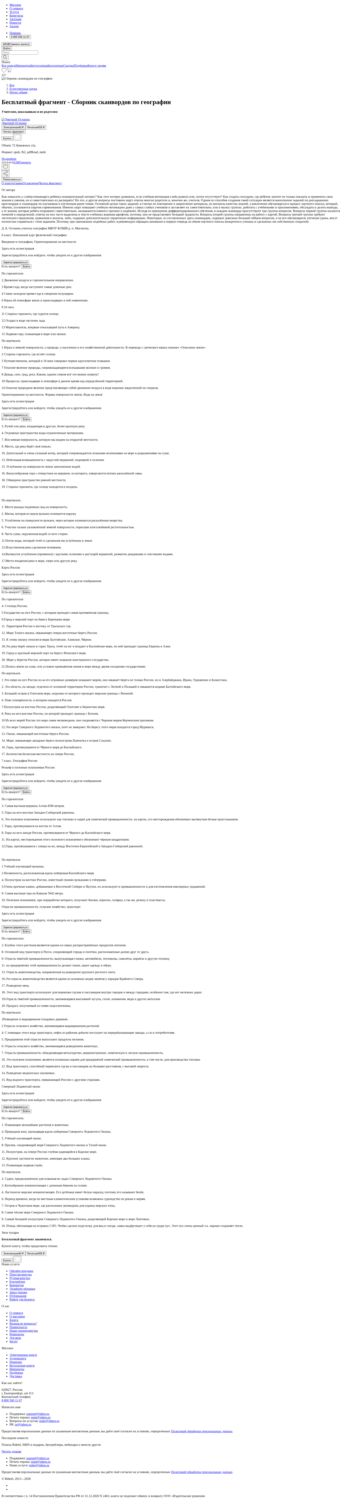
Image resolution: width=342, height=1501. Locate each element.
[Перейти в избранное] (4, 71)
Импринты (23, 65)
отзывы (18, 183)
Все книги (9, 65)
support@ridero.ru (37, 1414)
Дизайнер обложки (22, 1288)
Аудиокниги (18, 1358)
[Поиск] (5, 57)
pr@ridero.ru (23, 1424)
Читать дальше (11, 1451)
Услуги (14, 12)
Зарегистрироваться (15, 262)
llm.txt (13, 1341)
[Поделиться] (6, 173)
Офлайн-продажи (21, 1271)
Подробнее (9, 159)
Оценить (25, 162)
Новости (15, 22)
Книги (14, 1320)
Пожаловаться (12, 179)
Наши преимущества (24, 1330)
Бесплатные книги (22, 1365)
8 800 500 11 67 (12, 1400)
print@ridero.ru (40, 1417)
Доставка (16, 1376)
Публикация (18, 1296)
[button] (171, 57)
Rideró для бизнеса (22, 1299)
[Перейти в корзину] (9, 71)
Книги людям (97, 65)
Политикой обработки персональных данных (202, 1431)
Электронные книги (23, 1355)
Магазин (15, 5)
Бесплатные (56, 65)
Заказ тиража (18, 1292)
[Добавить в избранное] (6, 167)
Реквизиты (17, 1334)
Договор (15, 1338)
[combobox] (171, 52)
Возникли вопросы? (23, 1323)
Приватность (18, 1327)
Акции (14, 26)
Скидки (69, 65)
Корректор (17, 1285)
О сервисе (16, 8)
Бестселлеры (39, 65)
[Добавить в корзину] (17, 137)
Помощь (15, 33)
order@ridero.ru (49, 1421)
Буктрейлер (17, 1281)
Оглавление (31, 183)
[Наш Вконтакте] (12, 1485)
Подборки (81, 65)
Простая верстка (21, 1274)
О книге (7, 183)
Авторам (15, 19)
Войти (6, 48)
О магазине (17, 1316)
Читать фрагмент (13, 131)
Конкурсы (16, 15)
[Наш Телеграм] (11, 1489)
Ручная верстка (20, 1278)
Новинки (16, 1362)
